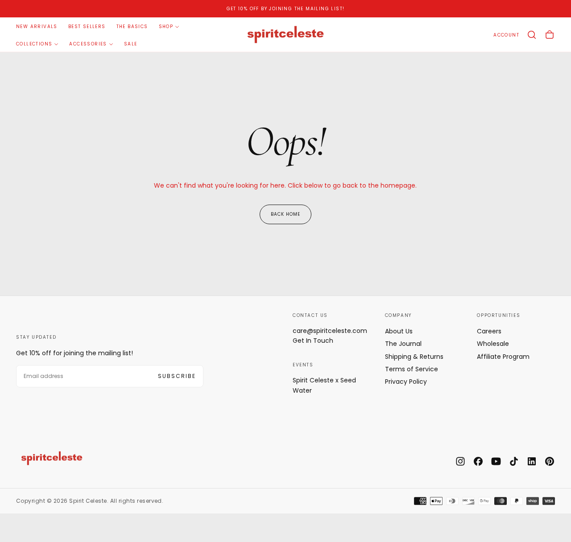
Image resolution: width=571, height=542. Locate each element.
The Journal (403, 343)
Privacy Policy (406, 381)
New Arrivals (37, 26)
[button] (531, 35)
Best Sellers (87, 26)
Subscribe (177, 376)
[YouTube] (496, 461)
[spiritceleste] (51, 458)
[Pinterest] (549, 461)
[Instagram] (460, 461)
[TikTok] (514, 461)
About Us (399, 331)
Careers (489, 331)
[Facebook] (478, 461)
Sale (130, 44)
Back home (285, 214)
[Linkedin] (531, 461)
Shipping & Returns (414, 356)
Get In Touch (313, 340)
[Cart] (549, 35)
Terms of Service (411, 369)
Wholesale (493, 343)
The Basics (132, 26)
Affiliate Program (503, 356)
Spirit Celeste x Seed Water (324, 385)
